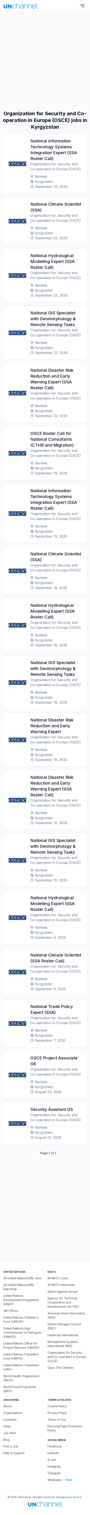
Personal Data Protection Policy (65, 1428)
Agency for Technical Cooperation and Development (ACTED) (63, 1302)
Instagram (54, 1466)
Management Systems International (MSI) (63, 1344)
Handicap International (63, 1335)
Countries (10, 1419)
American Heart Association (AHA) (66, 1315)
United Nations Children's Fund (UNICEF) (20, 1319)
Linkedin (53, 1453)
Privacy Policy (57, 1413)
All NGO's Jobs (58, 1278)
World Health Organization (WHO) (21, 1378)
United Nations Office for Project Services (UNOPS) (21, 1345)
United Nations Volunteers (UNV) (21, 1367)
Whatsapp (55, 1480)
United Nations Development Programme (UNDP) (21, 1300)
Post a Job (10, 1446)
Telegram (54, 1473)
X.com (52, 1459)
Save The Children (60, 1367)
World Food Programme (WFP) (19, 1389)
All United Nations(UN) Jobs (22, 1278)
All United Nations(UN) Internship (18, 1287)
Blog (6, 1439)
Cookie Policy (57, 1406)
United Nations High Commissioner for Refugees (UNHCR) (22, 1332)
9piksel (77, 1497)
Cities (7, 1426)
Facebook (55, 1446)
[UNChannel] (20, 6)
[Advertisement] (45, 61)
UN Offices (10, 1311)
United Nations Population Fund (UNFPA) (21, 1356)
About (7, 1406)
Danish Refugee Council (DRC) (64, 1326)
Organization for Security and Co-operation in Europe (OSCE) (67, 1357)
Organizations (12, 1413)
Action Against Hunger (63, 1291)
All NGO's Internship (61, 1285)
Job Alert (9, 1433)
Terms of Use (57, 1419)
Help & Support (13, 1453)
